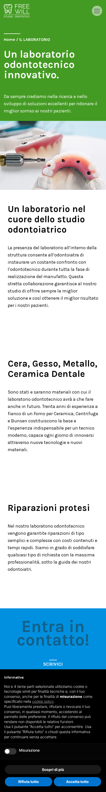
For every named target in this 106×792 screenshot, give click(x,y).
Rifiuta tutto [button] (28, 781)
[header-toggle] (97, 11)
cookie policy (43, 701)
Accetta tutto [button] (77, 781)
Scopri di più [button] (53, 769)
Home (9, 39)
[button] (99, 677)
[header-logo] (17, 10)
